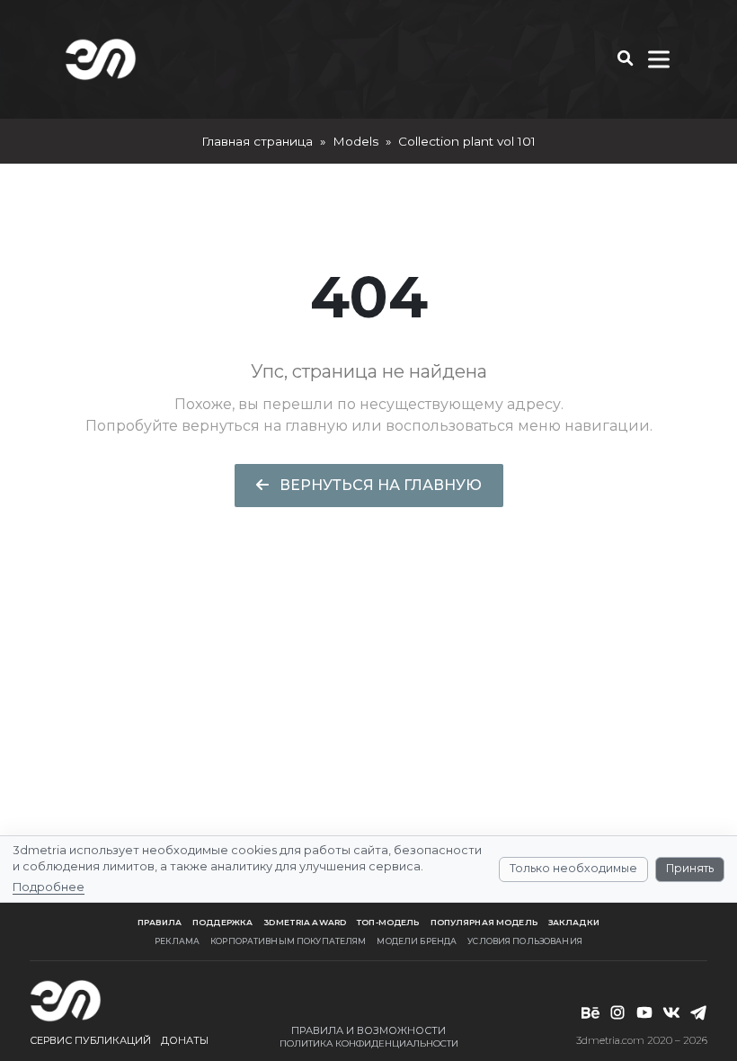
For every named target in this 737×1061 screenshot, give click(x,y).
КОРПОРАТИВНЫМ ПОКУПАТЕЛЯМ (288, 941)
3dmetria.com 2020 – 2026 (641, 1040)
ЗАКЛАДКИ (573, 922)
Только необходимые (573, 868)
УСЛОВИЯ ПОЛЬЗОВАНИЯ (524, 941)
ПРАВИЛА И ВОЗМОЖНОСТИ (368, 1031)
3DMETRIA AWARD (304, 922)
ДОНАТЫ (185, 1040)
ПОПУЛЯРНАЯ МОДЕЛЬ (484, 922)
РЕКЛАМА (177, 941)
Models (355, 141)
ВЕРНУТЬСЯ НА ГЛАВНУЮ (379, 485)
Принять (690, 868)
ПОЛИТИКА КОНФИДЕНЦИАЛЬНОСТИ (369, 1044)
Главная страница (257, 141)
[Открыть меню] (658, 59)
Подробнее (48, 887)
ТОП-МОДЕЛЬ (388, 922)
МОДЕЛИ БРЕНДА (417, 941)
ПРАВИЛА (160, 922)
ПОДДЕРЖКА (222, 922)
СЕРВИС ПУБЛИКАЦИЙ (90, 1040)
